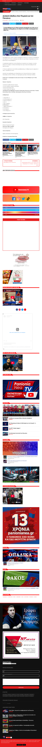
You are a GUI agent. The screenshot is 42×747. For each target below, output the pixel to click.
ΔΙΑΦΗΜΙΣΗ (19, 4)
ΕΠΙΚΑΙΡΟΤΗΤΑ (14, 694)
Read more (12, 458)
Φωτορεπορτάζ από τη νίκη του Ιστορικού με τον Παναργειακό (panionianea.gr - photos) (23, 588)
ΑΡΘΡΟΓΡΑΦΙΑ (27, 694)
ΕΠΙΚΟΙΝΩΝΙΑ (13, 2)
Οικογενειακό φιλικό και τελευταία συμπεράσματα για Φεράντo (16, 34)
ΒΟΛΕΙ (18, 694)
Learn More (19, 744)
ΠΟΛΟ (22, 20)
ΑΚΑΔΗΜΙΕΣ (21, 694)
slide (17, 11)
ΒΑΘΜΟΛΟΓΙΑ (20, 2)
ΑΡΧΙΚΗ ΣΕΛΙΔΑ (7, 2)
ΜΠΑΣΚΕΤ (9, 694)
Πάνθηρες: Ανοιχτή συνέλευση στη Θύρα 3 (15, 562)
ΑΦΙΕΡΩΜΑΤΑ (32, 694)
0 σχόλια (9, 459)
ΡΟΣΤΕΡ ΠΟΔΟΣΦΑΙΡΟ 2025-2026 (10, 4)
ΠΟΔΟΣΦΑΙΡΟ (5, 694)
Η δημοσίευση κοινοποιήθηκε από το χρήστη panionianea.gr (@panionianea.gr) (18, 346)
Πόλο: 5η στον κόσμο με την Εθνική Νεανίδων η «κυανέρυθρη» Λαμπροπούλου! (22, 456)
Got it (24, 744)
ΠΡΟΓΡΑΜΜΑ (26, 2)
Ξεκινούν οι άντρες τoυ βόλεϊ (10, 33)
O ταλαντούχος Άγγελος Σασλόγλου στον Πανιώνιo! (16, 460)
